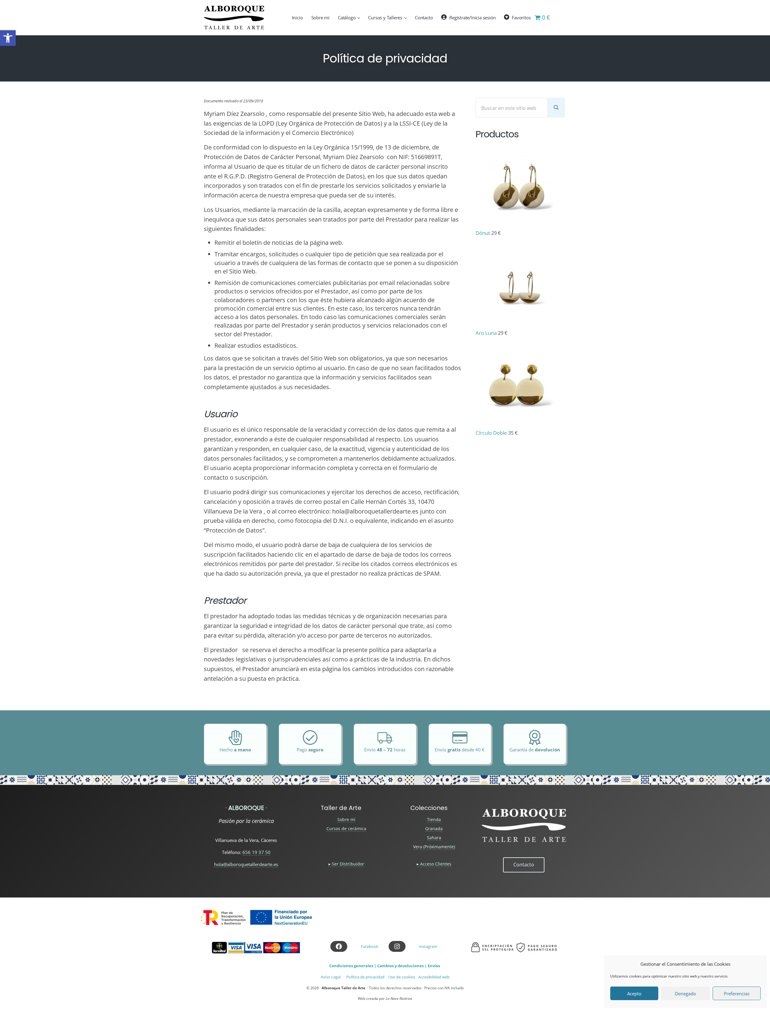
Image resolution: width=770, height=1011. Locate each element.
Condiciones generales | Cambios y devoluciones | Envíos (384, 965)
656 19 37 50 (256, 852)
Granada (434, 828)
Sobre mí (346, 819)
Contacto (523, 864)
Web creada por (385, 998)
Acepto (634, 993)
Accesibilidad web (434, 977)
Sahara (434, 837)
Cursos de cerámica (346, 828)
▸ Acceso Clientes (434, 864)
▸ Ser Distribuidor (346, 864)
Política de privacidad (365, 977)
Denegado (685, 993)
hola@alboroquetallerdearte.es (246, 864)
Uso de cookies (401, 977)
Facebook (369, 946)
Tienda (434, 819)
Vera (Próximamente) (434, 846)
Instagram (428, 946)
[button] (8, 38)
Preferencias (736, 993)
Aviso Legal (331, 977)
